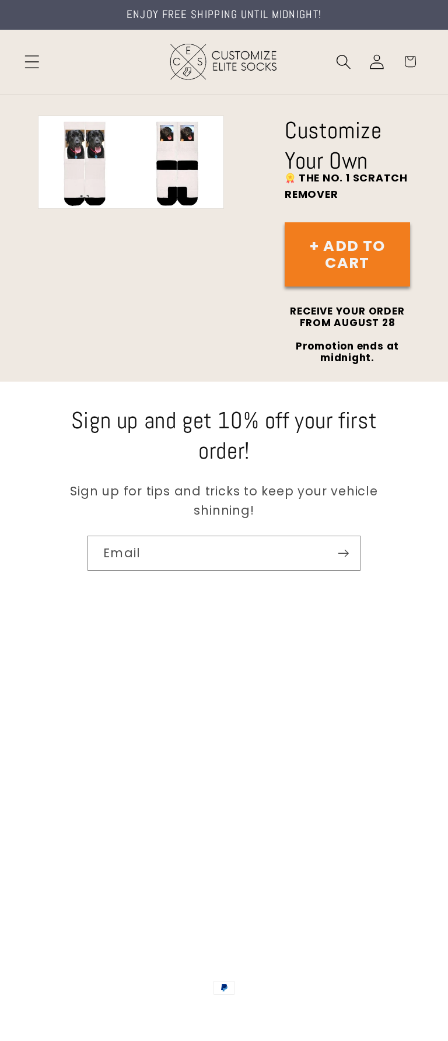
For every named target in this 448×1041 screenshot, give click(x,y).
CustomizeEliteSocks (166, 1013)
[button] (31, 61)
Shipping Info (74, 762)
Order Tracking (80, 794)
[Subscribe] (343, 553)
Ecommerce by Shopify (313, 1013)
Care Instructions (87, 859)
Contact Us (70, 697)
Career (57, 730)
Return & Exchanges (94, 827)
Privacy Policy (76, 892)
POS (226, 1013)
